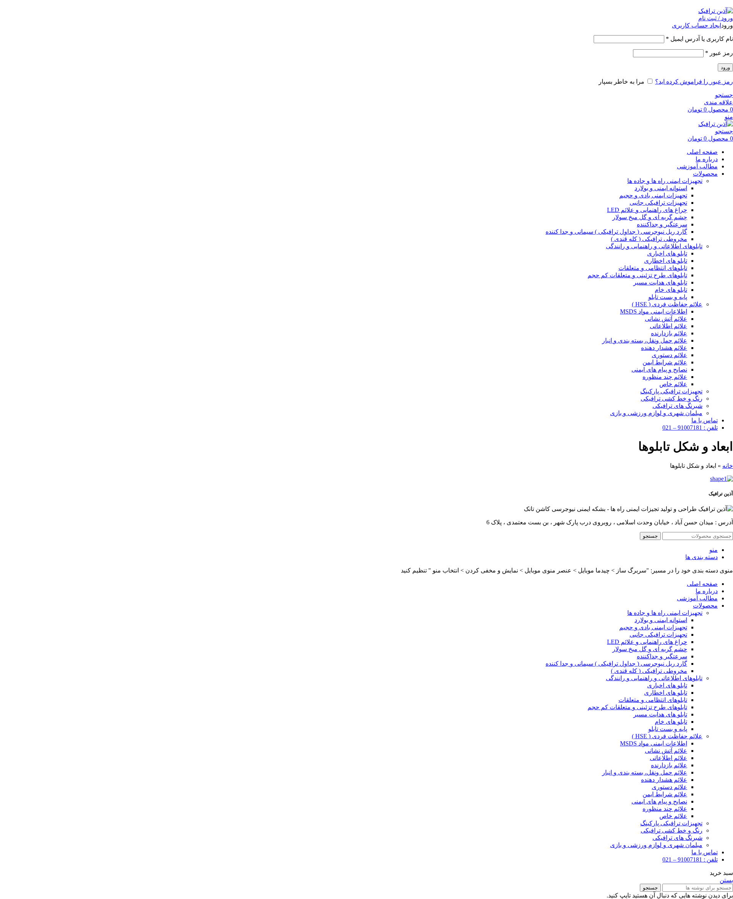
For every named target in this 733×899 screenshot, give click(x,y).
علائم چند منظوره (665, 377)
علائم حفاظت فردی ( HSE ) (667, 304)
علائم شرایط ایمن (665, 362)
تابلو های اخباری (667, 253)
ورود (725, 67)
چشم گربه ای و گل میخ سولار (649, 217)
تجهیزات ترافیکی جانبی (658, 202)
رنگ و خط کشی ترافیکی (671, 398)
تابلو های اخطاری (665, 260)
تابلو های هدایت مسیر (660, 282)
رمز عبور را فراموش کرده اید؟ (694, 81)
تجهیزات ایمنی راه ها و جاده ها (664, 181)
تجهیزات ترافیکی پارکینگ (671, 391)
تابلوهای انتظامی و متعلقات (652, 268)
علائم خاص (673, 384)
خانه (727, 465)
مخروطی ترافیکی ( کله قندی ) (649, 239)
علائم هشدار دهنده (664, 347)
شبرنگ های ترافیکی (677, 406)
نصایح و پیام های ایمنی (659, 369)
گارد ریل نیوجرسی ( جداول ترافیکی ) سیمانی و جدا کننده (616, 231)
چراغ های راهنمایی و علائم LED (647, 210)
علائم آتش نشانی (666, 318)
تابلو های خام (671, 289)
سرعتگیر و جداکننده (662, 224)
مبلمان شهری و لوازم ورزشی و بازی (656, 413)
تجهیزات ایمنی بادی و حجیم (653, 195)
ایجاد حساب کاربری (696, 25)
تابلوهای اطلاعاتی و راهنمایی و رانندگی (654, 246)
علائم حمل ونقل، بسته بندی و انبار (644, 340)
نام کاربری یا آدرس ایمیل (699, 39)
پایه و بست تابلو (667, 297)
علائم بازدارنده (669, 333)
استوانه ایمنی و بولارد (661, 188)
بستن (726, 880)
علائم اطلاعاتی (668, 326)
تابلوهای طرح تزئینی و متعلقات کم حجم (637, 275)
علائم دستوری (669, 355)
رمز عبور (719, 53)
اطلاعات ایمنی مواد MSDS (653, 311)
